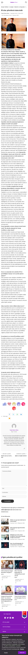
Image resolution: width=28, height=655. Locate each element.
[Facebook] (9, 414)
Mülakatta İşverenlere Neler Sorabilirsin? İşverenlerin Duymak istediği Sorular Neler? (17, 536)
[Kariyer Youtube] (13, 618)
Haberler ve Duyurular (7, 568)
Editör (2, 574)
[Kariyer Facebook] (5, 618)
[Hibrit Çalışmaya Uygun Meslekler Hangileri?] (5, 529)
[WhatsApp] (17, 414)
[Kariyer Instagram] (10, 618)
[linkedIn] (21, 414)
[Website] (24, 449)
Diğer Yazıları (14, 431)
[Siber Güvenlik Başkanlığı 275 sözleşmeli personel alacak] (5, 545)
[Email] (9, 418)
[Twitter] (13, 414)
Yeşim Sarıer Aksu (5, 13)
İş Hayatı (17, 593)
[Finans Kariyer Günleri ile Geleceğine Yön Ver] (21, 590)
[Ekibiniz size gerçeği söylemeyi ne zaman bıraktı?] (5, 521)
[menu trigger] (2, 2)
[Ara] (26, 2)
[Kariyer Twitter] (8, 618)
